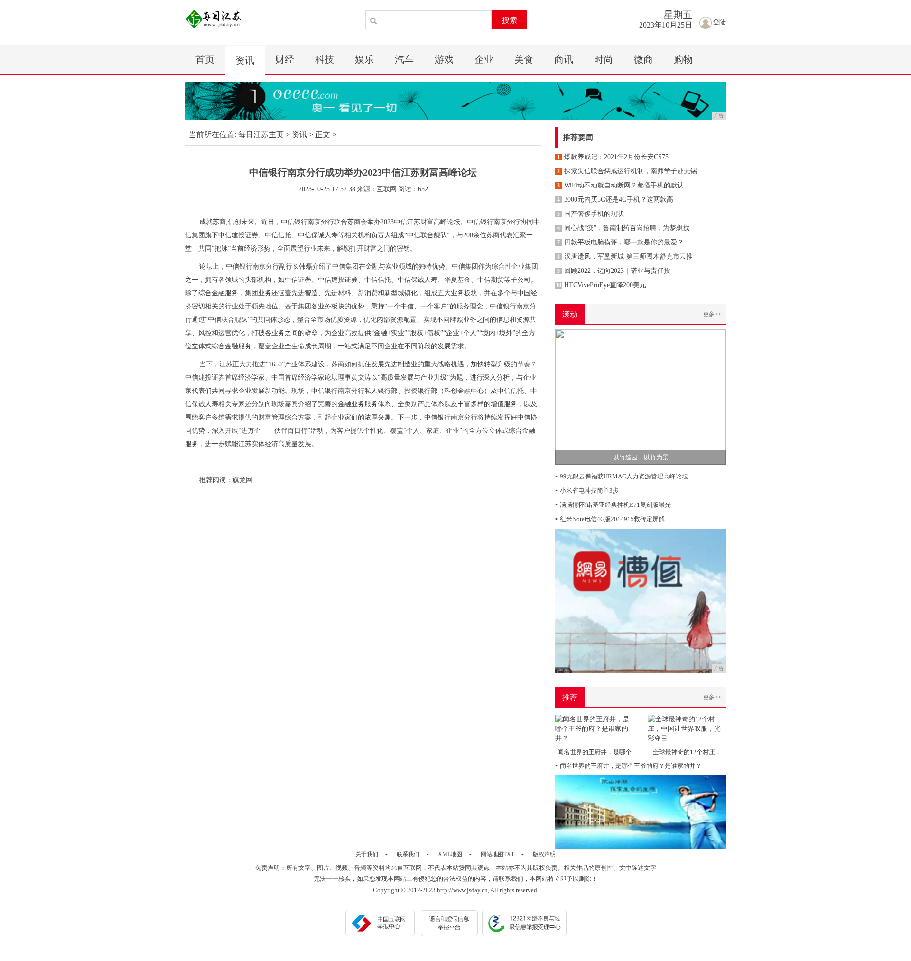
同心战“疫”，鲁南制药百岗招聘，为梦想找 (623, 228)
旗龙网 (242, 480)
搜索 (509, 20)
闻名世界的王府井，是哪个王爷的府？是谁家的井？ (628, 765)
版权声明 (544, 854)
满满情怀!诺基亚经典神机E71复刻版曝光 (613, 504)
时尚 (603, 59)
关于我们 (366, 854)
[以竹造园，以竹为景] (640, 396)
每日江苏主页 (261, 135)
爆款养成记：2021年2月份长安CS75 (613, 156)
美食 (523, 59)
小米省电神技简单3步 (587, 490)
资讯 (244, 60)
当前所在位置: (212, 135)
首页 (204, 59)
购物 (683, 59)
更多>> (712, 314)
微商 (643, 59)
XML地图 (450, 854)
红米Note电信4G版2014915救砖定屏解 (610, 518)
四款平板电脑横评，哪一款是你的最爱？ (620, 242)
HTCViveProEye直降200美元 (601, 285)
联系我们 (408, 854)
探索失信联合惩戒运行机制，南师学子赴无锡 (627, 171)
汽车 (404, 59)
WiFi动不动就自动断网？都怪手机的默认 (620, 185)
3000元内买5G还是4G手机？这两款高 (615, 199)
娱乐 (364, 59)
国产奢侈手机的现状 (590, 213)
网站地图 (492, 854)
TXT (508, 854)
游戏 (444, 59)
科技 (324, 59)
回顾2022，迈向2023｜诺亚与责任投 (613, 270)
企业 (483, 59)
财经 (284, 59)
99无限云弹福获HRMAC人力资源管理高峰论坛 (621, 476)
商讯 (563, 59)
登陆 (719, 22)
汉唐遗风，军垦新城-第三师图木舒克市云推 (625, 256)
